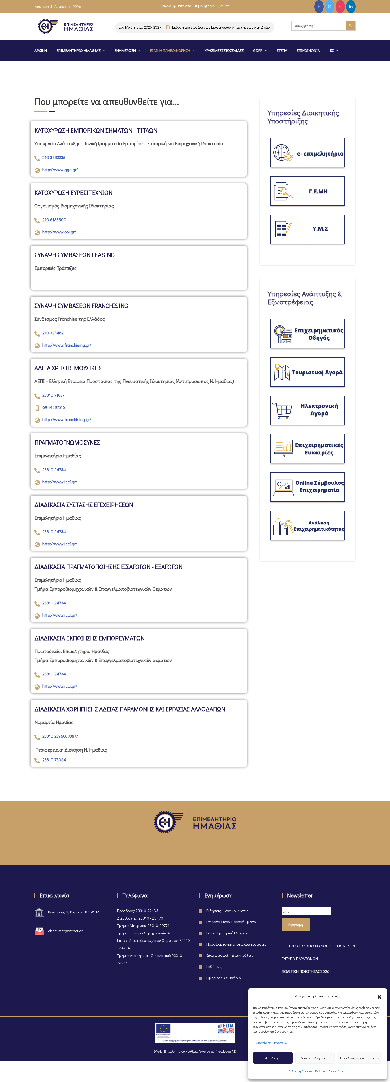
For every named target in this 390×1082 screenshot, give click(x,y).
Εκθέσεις (214, 966)
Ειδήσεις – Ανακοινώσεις (227, 910)
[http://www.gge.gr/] (37, 170)
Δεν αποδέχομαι (315, 1058)
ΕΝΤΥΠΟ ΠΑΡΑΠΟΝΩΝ (300, 958)
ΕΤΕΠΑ (282, 50)
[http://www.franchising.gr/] (37, 346)
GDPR (257, 50)
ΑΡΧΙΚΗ (40, 50)
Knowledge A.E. (225, 1051)
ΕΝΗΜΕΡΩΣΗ (125, 50)
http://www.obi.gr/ (59, 232)
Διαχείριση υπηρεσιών (271, 1042)
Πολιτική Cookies (300, 1071)
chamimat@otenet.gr (65, 930)
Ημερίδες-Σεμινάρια (223, 977)
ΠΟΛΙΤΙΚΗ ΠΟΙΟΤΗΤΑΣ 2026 (306, 971)
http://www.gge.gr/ (60, 169)
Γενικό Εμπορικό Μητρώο (227, 932)
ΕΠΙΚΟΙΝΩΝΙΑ (308, 50)
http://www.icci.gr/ (59, 481)
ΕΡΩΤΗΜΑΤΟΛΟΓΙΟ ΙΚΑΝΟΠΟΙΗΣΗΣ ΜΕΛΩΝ (318, 945)
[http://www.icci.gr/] (37, 482)
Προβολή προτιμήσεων (359, 1058)
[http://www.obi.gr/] (37, 233)
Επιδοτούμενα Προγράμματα (231, 921)
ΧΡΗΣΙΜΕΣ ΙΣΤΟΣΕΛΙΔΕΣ (224, 50)
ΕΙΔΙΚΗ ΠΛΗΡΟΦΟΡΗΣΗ (170, 50)
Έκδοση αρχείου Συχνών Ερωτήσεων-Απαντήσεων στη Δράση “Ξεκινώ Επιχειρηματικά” (232, 27)
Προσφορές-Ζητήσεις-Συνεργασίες (236, 944)
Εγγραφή (295, 924)
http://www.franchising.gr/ (66, 345)
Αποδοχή (272, 1058)
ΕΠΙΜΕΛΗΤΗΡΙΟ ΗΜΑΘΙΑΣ (78, 50)
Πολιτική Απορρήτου (329, 1071)
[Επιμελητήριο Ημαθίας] (65, 27)
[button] (379, 996)
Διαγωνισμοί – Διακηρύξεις (229, 955)
